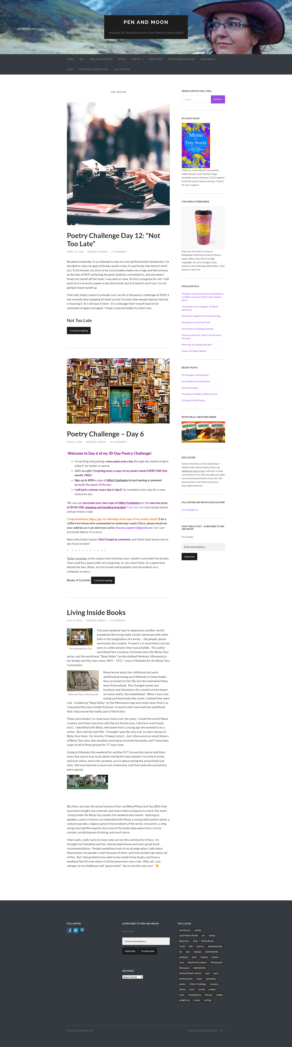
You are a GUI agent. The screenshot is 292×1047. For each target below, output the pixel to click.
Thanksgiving (194, 994)
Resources (207, 59)
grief (194, 957)
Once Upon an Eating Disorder (198, 328)
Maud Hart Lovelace (197, 962)
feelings (197, 951)
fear (188, 951)
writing (207, 1000)
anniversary (184, 930)
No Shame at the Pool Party (196, 322)
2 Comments (119, 251)
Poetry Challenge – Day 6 (105, 434)
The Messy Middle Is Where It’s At (199, 393)
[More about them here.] (203, 431)
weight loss (184, 1000)
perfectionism (186, 978)
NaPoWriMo (199, 968)
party (216, 973)
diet (191, 946)
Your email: (187, 536)
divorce (200, 946)
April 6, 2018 (74, 442)
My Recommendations (181, 59)
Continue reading (79, 330)
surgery (212, 989)
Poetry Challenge (198, 984)
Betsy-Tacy (184, 941)
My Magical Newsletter (93, 69)
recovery (214, 984)
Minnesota (184, 968)
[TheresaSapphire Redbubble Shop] (203, 227)
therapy (208, 994)
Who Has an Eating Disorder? (197, 344)
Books (122, 59)
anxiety (198, 930)
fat (180, 951)
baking (212, 935)
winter (197, 1000)
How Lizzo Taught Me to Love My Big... (201, 315)
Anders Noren (208, 1031)
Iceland (215, 957)
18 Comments (118, 442)
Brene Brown (208, 941)
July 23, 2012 (74, 620)
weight (219, 994)
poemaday (211, 978)
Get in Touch (122, 69)
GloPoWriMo (211, 951)
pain (207, 973)
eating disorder (215, 946)
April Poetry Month (188, 935)
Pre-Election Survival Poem (196, 381)
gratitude (183, 957)
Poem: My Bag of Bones (194, 350)
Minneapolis (217, 962)
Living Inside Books (96, 612)
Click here (133, 507)
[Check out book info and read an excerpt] (196, 145)
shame (182, 989)
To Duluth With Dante (193, 400)
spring (202, 989)
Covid (182, 946)
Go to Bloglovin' (190, 509)
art (203, 935)
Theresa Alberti (97, 251)
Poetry (136, 59)
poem (199, 978)
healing (204, 957)
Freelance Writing (101, 59)
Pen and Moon (146, 22)
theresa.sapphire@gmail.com (135, 527)
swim (181, 994)
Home (70, 59)
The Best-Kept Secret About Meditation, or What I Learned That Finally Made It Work (203, 296)
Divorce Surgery (190, 387)
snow (192, 989)
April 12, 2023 (75, 251)
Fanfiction (155, 59)
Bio (81, 59)
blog (195, 941)
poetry (182, 984)
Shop (70, 69)
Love (181, 962)
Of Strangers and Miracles (195, 374)
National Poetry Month (190, 973)
